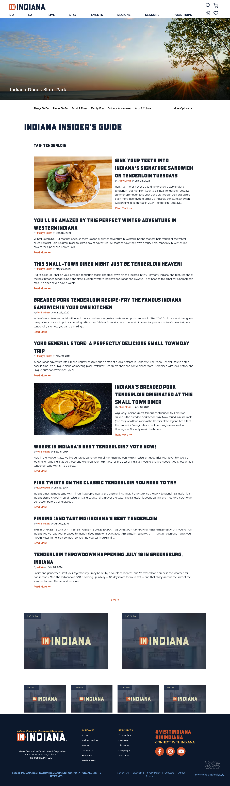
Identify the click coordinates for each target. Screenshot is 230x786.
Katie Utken (43, 488)
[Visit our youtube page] (181, 751)
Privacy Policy (153, 773)
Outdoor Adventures (119, 108)
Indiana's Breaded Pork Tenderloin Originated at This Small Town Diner (154, 394)
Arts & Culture (143, 108)
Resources (126, 730)
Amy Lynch (125, 181)
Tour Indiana (125, 735)
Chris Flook (125, 407)
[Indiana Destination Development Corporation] (28, 6)
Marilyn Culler (44, 233)
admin (40, 567)
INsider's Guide (90, 740)
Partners (86, 745)
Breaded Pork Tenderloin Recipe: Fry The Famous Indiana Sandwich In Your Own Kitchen (108, 303)
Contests (123, 740)
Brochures (87, 756)
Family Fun (97, 108)
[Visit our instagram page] (170, 751)
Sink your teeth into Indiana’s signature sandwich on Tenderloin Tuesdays (154, 167)
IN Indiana (88, 730)
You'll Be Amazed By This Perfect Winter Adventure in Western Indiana (105, 224)
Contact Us (88, 751)
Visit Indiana (43, 312)
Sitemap (137, 773)
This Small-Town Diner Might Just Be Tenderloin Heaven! (108, 264)
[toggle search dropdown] (207, 5)
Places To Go (60, 108)
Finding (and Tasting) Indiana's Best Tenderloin (95, 518)
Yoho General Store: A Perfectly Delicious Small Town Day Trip (111, 347)
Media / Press (89, 760)
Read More (121, 208)
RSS (113, 600)
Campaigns (124, 751)
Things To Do (41, 108)
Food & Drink (79, 108)
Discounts (124, 745)
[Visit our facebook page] (159, 751)
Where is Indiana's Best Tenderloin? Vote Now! (95, 446)
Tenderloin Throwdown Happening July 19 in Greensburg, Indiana (108, 558)
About (85, 735)
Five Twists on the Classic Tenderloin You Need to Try (105, 482)
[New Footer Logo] (42, 735)
